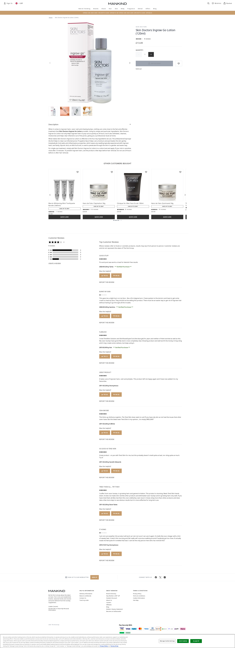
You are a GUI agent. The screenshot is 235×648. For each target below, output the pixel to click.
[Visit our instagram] (165, 577)
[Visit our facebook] (156, 577)
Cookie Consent (53, 606)
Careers (108, 602)
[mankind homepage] (117, 4)
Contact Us (83, 598)
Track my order (84, 600)
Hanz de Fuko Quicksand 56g (162, 203)
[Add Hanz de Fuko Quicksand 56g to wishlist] (180, 172)
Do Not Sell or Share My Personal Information (58, 609)
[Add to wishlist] (178, 63)
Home (50, 17)
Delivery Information (86, 593)
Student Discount (111, 598)
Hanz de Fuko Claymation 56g (94, 203)
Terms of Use (114, 646)
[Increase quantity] (151, 54)
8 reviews (147, 39)
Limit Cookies (183, 641)
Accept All (196, 641)
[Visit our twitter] (160, 577)
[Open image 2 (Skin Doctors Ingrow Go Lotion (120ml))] (64, 111)
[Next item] (185, 194)
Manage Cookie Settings (167, 641)
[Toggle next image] (129, 62)
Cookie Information (139, 598)
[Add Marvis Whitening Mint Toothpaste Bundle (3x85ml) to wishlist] (77, 172)
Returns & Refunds (85, 596)
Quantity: (139, 50)
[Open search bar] (208, 3)
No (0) (117, 275)
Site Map (136, 600)
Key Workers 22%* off (113, 596)
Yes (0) (105, 275)
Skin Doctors (141, 27)
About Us (109, 600)
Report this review (106, 282)
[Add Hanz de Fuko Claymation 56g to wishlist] (112, 172)
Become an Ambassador (113, 611)
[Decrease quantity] (139, 54)
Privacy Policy (137, 593)
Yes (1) (105, 356)
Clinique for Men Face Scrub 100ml (130, 203)
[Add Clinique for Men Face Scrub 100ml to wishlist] (146, 172)
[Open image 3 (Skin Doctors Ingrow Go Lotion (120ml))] (76, 111)
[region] (117, 641)
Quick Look (64, 217)
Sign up (94, 577)
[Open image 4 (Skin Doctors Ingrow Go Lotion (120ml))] (87, 111)
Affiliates (109, 605)
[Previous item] (49, 194)
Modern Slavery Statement (114, 609)
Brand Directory (111, 593)
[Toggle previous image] (49, 62)
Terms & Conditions (139, 596)
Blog (107, 607)
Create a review (54, 263)
